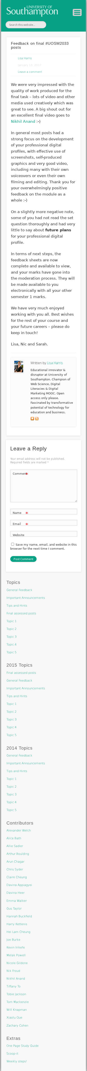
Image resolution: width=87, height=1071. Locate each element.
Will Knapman (16, 1009)
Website (18, 535)
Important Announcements (25, 597)
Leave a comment (30, 71)
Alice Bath (13, 838)
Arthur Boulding (17, 853)
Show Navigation (77, 12)
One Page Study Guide (22, 1045)
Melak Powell (16, 955)
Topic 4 (11, 644)
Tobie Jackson (16, 994)
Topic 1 (11, 621)
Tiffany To (13, 986)
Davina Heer (15, 892)
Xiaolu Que (14, 1017)
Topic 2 (11, 629)
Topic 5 (11, 652)
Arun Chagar (15, 861)
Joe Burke (13, 939)
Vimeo (63, 24)
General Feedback (19, 590)
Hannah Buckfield (19, 916)
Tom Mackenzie (17, 1002)
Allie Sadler (14, 846)
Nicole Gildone (17, 963)
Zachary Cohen (17, 1025)
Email (20, 525)
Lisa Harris (25, 58)
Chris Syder (14, 869)
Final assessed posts (21, 613)
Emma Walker (16, 900)
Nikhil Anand (23, 121)
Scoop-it (12, 1053)
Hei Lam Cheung (18, 932)
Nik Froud (13, 970)
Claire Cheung (16, 877)
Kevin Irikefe (15, 947)
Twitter (53, 24)
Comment (20, 475)
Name (20, 514)
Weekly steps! (16, 1061)
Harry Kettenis (16, 924)
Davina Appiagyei (19, 885)
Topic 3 (11, 636)
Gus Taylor (14, 908)
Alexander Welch (18, 830)
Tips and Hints (16, 605)
